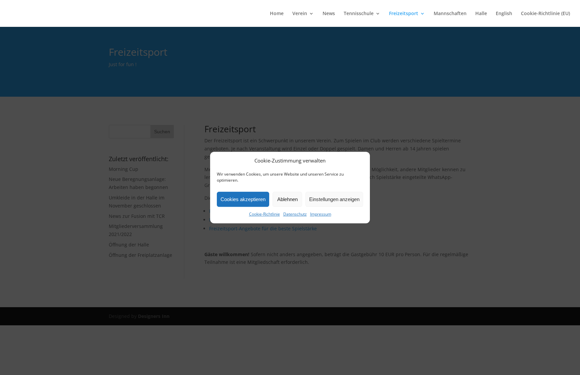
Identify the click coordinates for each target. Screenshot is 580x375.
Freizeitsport (403, 13)
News (329, 13)
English (504, 13)
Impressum (320, 214)
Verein (299, 13)
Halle (481, 13)
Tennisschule (359, 13)
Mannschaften (450, 13)
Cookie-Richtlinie (264, 214)
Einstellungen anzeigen (334, 199)
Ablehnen (287, 199)
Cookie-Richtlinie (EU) (545, 13)
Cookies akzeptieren (243, 199)
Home (277, 13)
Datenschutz (295, 214)
